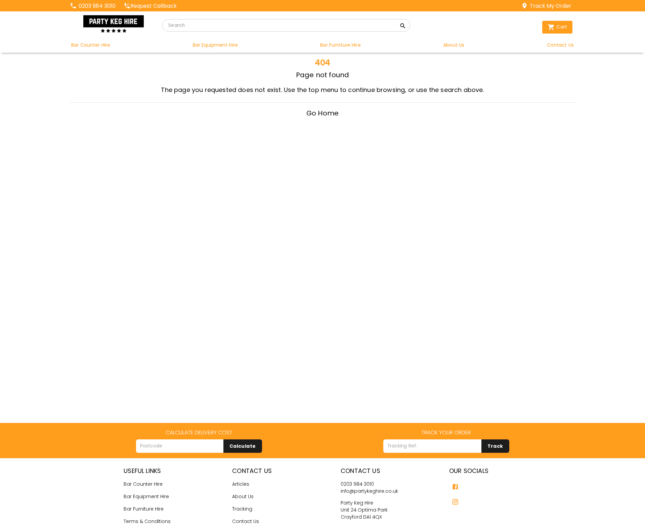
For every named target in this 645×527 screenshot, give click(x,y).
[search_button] (402, 26)
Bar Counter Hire (143, 484)
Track (495, 446)
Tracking (242, 509)
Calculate (242, 446)
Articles (240, 484)
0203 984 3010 (357, 484)
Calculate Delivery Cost (199, 432)
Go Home (322, 113)
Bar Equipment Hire (146, 496)
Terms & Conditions (147, 521)
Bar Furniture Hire (144, 509)
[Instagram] (455, 502)
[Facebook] (455, 487)
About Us (243, 496)
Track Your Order (446, 432)
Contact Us (245, 521)
